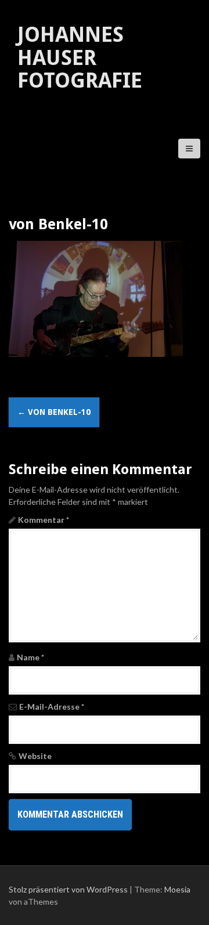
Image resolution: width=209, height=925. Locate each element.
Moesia (177, 889)
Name (30, 657)
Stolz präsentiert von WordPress (68, 889)
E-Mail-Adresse (51, 706)
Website (35, 756)
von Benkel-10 (54, 412)
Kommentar (43, 520)
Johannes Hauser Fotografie (79, 57)
